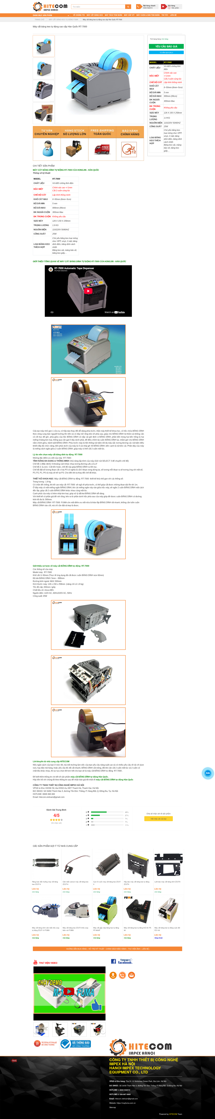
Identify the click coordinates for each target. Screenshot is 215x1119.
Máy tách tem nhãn (113, 15)
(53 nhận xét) (56, 823)
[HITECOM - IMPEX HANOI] (50, 6)
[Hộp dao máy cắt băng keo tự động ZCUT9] (138, 864)
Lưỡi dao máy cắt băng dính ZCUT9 (167, 881)
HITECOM (173, 1114)
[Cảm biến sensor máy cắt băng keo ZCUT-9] (77, 864)
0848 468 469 (49, 794)
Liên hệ (173, 15)
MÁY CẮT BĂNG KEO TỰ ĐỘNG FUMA (63, 19)
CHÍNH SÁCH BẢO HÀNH (116, 949)
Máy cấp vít (129, 15)
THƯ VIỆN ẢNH (134, 949)
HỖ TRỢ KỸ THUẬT (96, 949)
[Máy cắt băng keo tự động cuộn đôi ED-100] (169, 910)
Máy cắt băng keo (95, 15)
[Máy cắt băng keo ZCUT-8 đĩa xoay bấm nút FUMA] (77, 910)
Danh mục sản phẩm (42, 15)
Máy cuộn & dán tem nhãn (148, 15)
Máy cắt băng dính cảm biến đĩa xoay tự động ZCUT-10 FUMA (45, 929)
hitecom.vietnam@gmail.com (51, 797)
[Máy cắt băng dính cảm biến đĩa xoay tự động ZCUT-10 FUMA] (46, 910)
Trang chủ (39, 19)
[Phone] (122, 975)
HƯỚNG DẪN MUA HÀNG (76, 949)
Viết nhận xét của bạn (158, 819)
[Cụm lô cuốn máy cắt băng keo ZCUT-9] (107, 864)
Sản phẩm (173, 6)
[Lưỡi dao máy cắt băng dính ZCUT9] (169, 864)
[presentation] (35, 1031)
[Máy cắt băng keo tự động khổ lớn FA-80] (138, 910)
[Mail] (131, 975)
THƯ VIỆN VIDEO (48, 962)
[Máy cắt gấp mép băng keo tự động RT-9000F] (107, 910)
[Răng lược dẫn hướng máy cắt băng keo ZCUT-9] (46, 864)
